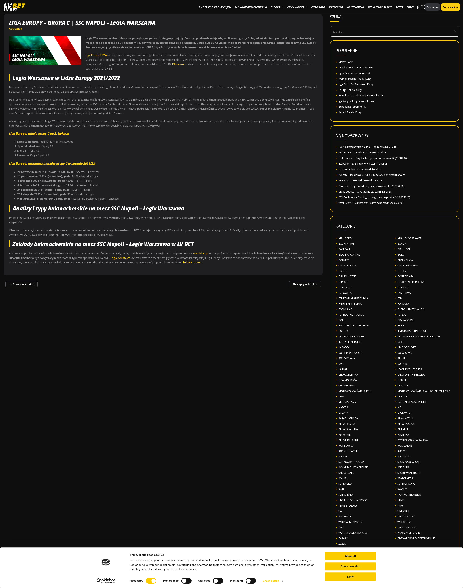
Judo (400, 342)
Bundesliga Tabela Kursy (352, 106)
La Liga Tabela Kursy (350, 90)
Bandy (401, 243)
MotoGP (402, 396)
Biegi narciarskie (349, 254)
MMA (341, 396)
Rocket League (348, 451)
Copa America (347, 265)
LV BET (10, 10)
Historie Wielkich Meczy (353, 325)
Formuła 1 (404, 303)
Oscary (343, 412)
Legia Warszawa (120, 258)
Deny (350, 576)
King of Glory (406, 347)
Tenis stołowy (347, 505)
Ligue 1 (401, 380)
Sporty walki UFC (408, 473)
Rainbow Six (346, 445)
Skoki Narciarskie (379, 7)
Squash (343, 478)
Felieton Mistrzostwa (353, 298)
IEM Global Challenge (411, 331)
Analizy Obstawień (409, 238)
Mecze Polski (345, 62)
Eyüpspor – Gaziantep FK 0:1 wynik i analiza (362, 163)
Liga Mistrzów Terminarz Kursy (355, 84)
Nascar (343, 407)
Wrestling (404, 522)
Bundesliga (405, 260)
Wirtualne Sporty (350, 522)
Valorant (344, 516)
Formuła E (345, 309)
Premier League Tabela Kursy (354, 78)
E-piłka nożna (347, 276)
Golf (341, 320)
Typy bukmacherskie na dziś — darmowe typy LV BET (368, 146)
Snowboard (346, 473)
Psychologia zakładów (412, 440)
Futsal (401, 314)
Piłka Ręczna (346, 423)
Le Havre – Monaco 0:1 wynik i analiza (359, 169)
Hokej (401, 325)
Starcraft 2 (405, 478)
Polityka (403, 434)
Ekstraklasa (405, 276)
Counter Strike (407, 265)
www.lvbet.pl (200, 253)
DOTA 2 (401, 271)
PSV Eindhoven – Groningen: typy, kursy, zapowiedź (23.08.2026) (374, 197)
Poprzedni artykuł (21, 284)
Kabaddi (343, 347)
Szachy (401, 489)
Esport (275, 7)
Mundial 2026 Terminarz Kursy (355, 67)
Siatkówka (335, 7)
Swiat (342, 489)
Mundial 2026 (347, 402)
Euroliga (403, 287)
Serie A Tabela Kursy (349, 112)
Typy (400, 505)
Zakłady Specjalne (409, 533)
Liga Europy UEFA (96, 55)
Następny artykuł (305, 284)
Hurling (343, 331)
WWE (341, 527)
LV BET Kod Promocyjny (215, 7)
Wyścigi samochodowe (353, 533)
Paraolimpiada (348, 418)
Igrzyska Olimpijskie (351, 336)
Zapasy (342, 538)
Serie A (342, 456)
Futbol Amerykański (410, 309)
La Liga (342, 369)
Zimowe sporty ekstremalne (416, 538)
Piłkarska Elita (348, 429)
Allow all (350, 556)
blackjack (187, 262)
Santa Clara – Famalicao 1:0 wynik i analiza (362, 152)
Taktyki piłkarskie (408, 494)
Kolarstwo (404, 352)
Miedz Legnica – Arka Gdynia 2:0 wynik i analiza (364, 191)
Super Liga (345, 483)
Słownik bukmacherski (251, 7)
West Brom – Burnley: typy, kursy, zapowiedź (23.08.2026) (370, 202)
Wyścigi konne (406, 527)
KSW (341, 363)
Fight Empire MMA (349, 303)
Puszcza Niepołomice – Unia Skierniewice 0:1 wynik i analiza (371, 174)
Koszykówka (355, 7)
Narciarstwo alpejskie (412, 402)
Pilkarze (402, 429)
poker (197, 262)
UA (340, 511)
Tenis (399, 7)
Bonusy (343, 260)
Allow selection (350, 566)
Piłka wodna (405, 423)
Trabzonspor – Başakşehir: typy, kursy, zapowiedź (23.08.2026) (373, 158)
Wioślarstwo (406, 516)
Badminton (346, 243)
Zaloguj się (432, 7)
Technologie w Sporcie (353, 500)
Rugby (401, 451)
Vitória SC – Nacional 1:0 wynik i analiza (360, 180)
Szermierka (345, 494)
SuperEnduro (406, 483)
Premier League (348, 440)
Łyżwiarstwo (346, 385)
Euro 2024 (318, 7)
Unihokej (403, 511)
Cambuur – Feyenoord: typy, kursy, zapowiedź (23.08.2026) (371, 186)
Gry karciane (405, 320)
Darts (342, 271)
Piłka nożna (295, 7)
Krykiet (402, 358)
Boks (400, 254)
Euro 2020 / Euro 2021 (411, 282)
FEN (399, 298)
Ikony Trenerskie (349, 342)
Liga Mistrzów (347, 380)
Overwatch (404, 412)
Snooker (403, 467)
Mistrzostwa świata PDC (354, 391)
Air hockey (345, 238)
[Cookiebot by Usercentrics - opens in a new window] (106, 581)
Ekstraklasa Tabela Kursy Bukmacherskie (361, 95)
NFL (399, 407)
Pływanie (344, 434)
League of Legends (409, 369)
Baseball (344, 249)
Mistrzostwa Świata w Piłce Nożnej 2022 (423, 391)
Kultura (402, 363)
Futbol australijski (351, 314)
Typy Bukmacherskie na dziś (354, 73)
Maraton (403, 385)
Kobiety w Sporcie (350, 352)
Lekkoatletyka (348, 374)
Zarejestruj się (450, 7)
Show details (271, 580)
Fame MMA (404, 292)
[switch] (186, 581)
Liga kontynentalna (410, 374)
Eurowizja (345, 292)
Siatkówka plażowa (351, 462)
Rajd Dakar (404, 445)
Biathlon (403, 249)
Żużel (410, 7)
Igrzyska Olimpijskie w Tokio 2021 (418, 336)
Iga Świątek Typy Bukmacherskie (356, 101)
